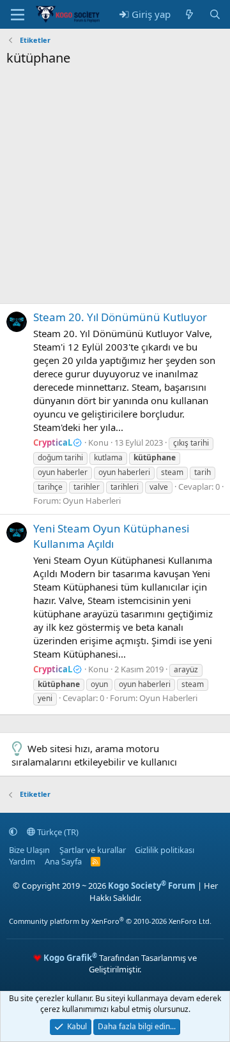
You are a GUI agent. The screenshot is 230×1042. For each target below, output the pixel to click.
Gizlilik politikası (164, 850)
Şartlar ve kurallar (92, 850)
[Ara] (215, 14)
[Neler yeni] (189, 14)
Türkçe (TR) (57, 832)
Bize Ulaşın (29, 850)
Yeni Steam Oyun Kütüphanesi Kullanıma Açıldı (111, 536)
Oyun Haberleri (92, 500)
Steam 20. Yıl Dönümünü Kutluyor (120, 317)
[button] (13, 832)
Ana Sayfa (63, 861)
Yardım (22, 861)
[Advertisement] (115, 188)
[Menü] (18, 14)
